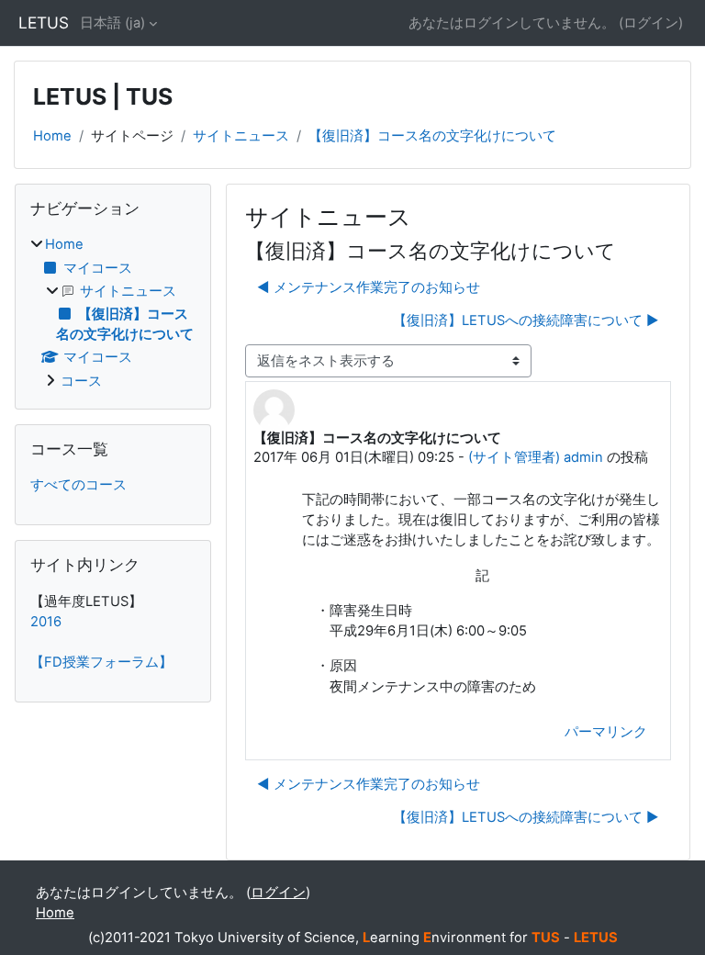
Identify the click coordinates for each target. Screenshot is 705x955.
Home (52, 136)
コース (81, 381)
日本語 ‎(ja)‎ (112, 23)
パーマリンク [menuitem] (606, 732)
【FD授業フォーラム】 (101, 662)
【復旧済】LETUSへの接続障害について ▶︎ (526, 320)
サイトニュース (241, 136)
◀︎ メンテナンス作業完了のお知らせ (368, 287)
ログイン (650, 23)
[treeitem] (113, 312)
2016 (46, 621)
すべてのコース (78, 485)
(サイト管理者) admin (535, 457)
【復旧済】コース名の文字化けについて (432, 136)
